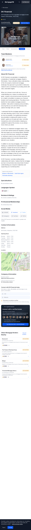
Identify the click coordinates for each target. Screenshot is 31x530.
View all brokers (24, 333)
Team (3, 48)
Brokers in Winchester (7, 173)
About (7, 48)
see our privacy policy (17, 524)
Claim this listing (24, 23)
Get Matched (25, 2)
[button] (15, 260)
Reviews (28, 48)
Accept (10, 527)
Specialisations (14, 48)
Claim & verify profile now (6, 70)
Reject (3, 527)
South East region (19, 173)
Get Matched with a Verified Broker (15, 324)
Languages (22, 48)
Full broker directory (7, 175)
